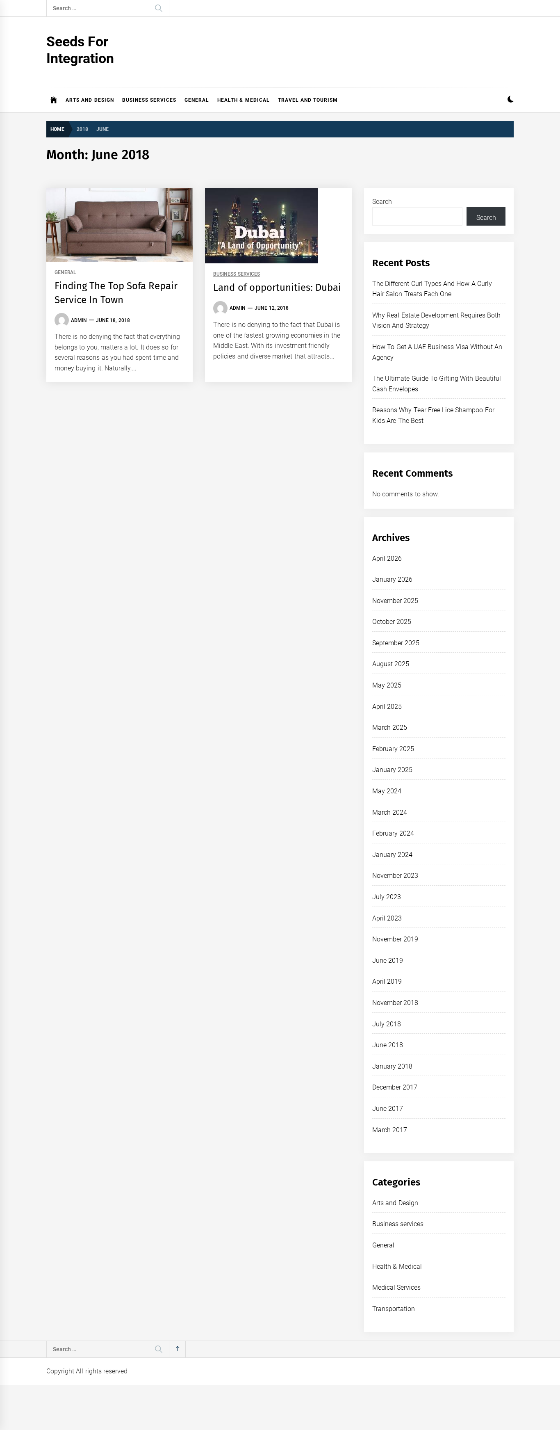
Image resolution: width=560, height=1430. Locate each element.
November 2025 (395, 601)
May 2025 (386, 685)
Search (382, 202)
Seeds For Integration (80, 49)
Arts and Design (90, 100)
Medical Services (396, 1287)
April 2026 (387, 558)
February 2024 (393, 833)
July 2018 (386, 1024)
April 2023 (387, 918)
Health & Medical (243, 100)
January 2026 (392, 579)
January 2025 (392, 770)
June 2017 (387, 1108)
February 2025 (393, 749)
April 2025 (387, 706)
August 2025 (390, 664)
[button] (511, 100)
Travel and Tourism (308, 100)
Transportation (393, 1309)
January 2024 (392, 855)
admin (79, 320)
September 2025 (395, 643)
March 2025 (389, 727)
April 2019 (387, 981)
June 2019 (387, 960)
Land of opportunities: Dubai (277, 287)
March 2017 (389, 1130)
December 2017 (394, 1087)
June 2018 (387, 1045)
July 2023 (386, 897)
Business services (149, 100)
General (196, 100)
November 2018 (395, 1003)
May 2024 (386, 791)
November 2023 (395, 875)
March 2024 (389, 812)
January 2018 (392, 1066)
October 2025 (391, 622)
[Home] (53, 100)
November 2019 (395, 939)
